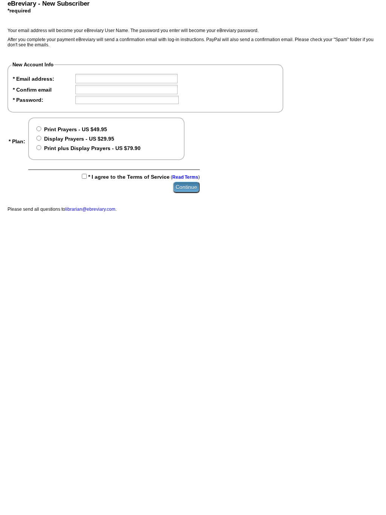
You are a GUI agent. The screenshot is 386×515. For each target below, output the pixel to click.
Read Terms (185, 177)
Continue (186, 187)
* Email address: (33, 79)
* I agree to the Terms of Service (129, 177)
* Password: (28, 100)
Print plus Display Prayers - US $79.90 (92, 148)
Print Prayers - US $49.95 (75, 129)
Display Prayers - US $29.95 (79, 139)
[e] (126, 78)
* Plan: (17, 141)
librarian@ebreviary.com (90, 209)
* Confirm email (32, 90)
